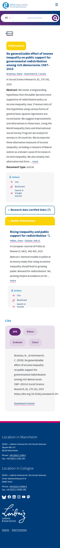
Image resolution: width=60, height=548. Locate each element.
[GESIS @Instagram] (19, 497)
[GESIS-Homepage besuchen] (15, 5)
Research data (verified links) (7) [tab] (31, 210)
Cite (17, 181)
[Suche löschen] (49, 17)
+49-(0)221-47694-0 (18, 486)
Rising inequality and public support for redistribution (29, 234)
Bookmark (20, 186)
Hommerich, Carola (35, 74)
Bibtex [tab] (30, 332)
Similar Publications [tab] (23, 221)
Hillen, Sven (16, 241)
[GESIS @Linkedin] (14, 497)
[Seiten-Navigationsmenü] (56, 4)
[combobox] (30, 18)
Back (9, 33)
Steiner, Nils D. (32, 241)
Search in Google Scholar (19, 193)
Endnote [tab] (17, 342)
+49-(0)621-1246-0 (17, 455)
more (35, 161)
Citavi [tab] (35, 342)
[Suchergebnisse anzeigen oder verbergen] (55, 18)
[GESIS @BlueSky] (4, 497)
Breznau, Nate (14, 74)
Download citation (24, 403)
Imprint (6, 529)
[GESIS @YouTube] (23, 497)
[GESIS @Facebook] (9, 497)
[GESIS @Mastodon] (28, 497)
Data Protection (19, 529)
